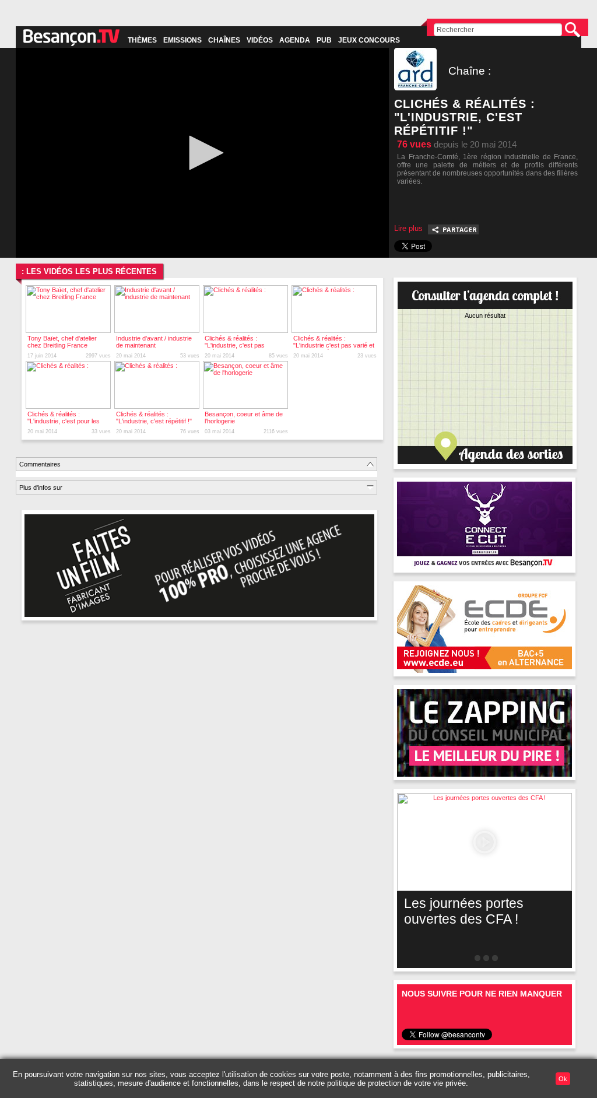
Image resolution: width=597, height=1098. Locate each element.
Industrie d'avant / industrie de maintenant (154, 342)
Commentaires (40, 464)
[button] (202, 152)
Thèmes (142, 40)
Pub (324, 40)
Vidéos (260, 40)
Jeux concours (369, 40)
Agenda (294, 40)
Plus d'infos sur (40, 487)
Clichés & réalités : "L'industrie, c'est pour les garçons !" (63, 421)
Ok (563, 1078)
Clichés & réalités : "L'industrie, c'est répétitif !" (154, 418)
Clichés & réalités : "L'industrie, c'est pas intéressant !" (235, 345)
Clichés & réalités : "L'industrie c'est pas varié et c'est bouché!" (333, 345)
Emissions (182, 40)
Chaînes (224, 40)
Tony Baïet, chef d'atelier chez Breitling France (62, 342)
